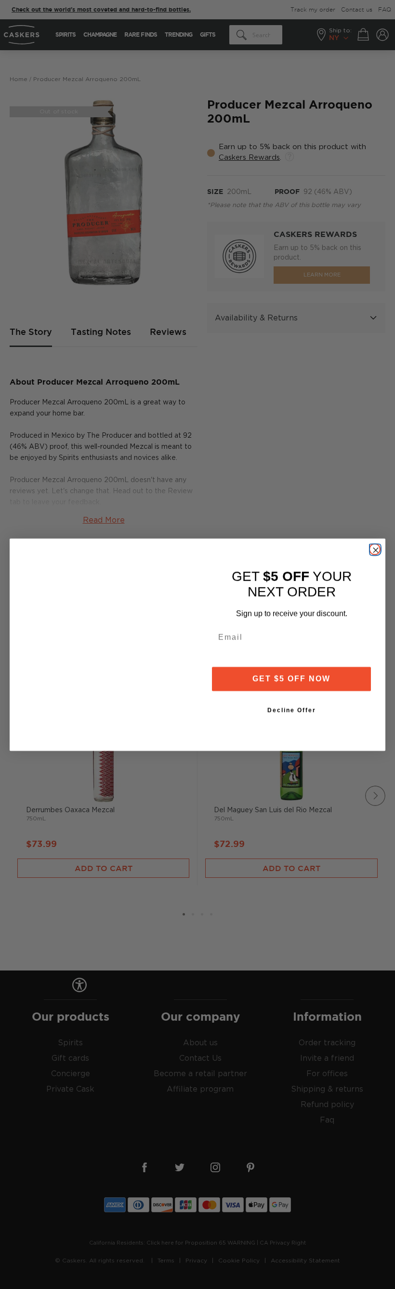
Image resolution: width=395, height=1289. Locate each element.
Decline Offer (291, 710)
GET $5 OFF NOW (291, 679)
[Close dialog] (375, 549)
